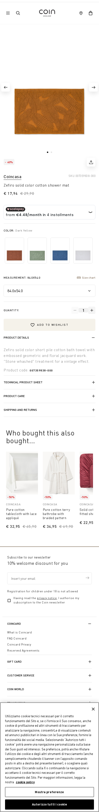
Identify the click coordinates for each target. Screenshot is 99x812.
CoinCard (14, 623)
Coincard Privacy (19, 644)
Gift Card (14, 661)
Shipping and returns (20, 410)
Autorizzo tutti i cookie (49, 804)
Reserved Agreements (23, 650)
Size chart (88, 277)
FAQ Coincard (16, 638)
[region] (49, 757)
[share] (91, 162)
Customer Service (20, 675)
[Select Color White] (83, 250)
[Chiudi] (93, 709)
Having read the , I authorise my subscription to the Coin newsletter (46, 600)
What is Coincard (19, 632)
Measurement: (22, 277)
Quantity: (11, 310)
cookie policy (25, 782)
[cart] (90, 13)
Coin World (15, 689)
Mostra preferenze (49, 792)
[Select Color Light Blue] (60, 250)
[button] (5, 87)
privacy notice (47, 598)
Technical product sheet (23, 382)
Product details (16, 337)
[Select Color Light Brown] (14, 250)
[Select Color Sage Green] (37, 250)
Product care (14, 396)
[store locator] (81, 13)
